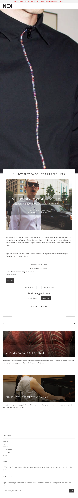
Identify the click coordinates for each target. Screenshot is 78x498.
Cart (73, 6)
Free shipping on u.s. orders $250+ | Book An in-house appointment (39, 1)
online (33, 254)
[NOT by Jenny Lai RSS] (74, 324)
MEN (28, 6)
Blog (6, 323)
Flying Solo (33, 237)
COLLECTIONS (45, 6)
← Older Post (7, 315)
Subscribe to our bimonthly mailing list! (20, 272)
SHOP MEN (29, 287)
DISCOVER (56, 6)
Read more (41, 363)
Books (35, 6)
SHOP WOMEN (49, 287)
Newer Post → (70, 315)
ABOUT (65, 6)
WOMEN (20, 6)
